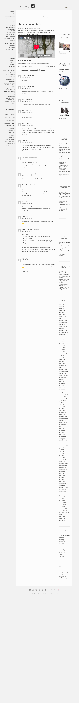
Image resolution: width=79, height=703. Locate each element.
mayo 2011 (61, 453)
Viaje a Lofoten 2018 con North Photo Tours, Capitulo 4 (63, 167)
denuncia (61, 537)
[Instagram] (36, 590)
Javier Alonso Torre (36, 28)
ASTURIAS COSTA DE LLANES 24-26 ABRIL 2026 (9, 84)
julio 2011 (61, 450)
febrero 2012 (62, 436)
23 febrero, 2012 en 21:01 (27, 142)
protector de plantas (62, 193)
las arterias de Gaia (10, 50)
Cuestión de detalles (62, 156)
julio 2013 (61, 402)
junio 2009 (62, 497)
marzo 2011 (62, 457)
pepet (24, 216)
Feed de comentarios (62, 575)
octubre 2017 (62, 324)
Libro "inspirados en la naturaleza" (25, 66)
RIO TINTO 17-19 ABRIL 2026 (10, 80)
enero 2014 (62, 391)
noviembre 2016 (63, 332)
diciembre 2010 (63, 463)
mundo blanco (10, 27)
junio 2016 (61, 340)
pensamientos (63, 545)
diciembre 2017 (63, 320)
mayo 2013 (62, 406)
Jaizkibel (12, 55)
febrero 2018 (62, 316)
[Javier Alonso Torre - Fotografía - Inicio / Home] (25, 6)
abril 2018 (61, 312)
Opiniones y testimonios (10, 144)
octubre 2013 (62, 397)
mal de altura (10, 34)
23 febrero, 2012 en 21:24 (27, 175)
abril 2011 (61, 455)
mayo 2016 (62, 342)
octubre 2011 (62, 444)
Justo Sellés (25, 123)
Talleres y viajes (9, 70)
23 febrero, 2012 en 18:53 (27, 125)
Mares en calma (10, 16)
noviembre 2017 (63, 322)
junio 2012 (61, 428)
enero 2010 (62, 485)
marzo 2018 (62, 314)
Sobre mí (12, 128)
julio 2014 (61, 379)
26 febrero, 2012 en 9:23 (27, 231)
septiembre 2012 (63, 422)
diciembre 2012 (63, 416)
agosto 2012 (62, 424)
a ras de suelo (10, 36)
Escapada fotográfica (11, 77)
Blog (13, 112)
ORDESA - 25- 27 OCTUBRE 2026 (10, 98)
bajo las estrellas (9, 32)
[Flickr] (46, 590)
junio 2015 (61, 357)
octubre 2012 (62, 420)
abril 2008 (62, 520)
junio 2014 (61, 381)
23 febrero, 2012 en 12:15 (27, 112)
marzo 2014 (62, 387)
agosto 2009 (62, 495)
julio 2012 (61, 426)
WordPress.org (63, 578)
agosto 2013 (62, 401)
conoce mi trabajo (11, 131)
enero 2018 (62, 318)
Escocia (12, 62)
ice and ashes (11, 66)
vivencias (61, 556)
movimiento (11, 45)
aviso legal (32, 593)
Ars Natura (25, 99)
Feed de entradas (64, 573)
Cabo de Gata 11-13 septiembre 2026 (9, 92)
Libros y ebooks (9, 114)
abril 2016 (61, 344)
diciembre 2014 (63, 369)
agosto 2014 (62, 377)
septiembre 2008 (64, 512)
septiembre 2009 (64, 493)
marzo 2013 (62, 410)
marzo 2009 (62, 503)
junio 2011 (61, 452)
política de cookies (54, 593)
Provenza (12, 57)
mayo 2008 (62, 518)
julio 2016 (61, 338)
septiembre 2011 (63, 446)
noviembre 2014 (63, 371)
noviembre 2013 (63, 395)
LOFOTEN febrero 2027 (10, 102)
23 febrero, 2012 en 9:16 (27, 88)
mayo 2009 (62, 499)
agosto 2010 (62, 471)
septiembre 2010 (63, 469)
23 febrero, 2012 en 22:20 (27, 187)
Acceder (61, 571)
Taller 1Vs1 (11, 72)
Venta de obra (10, 109)
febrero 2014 (62, 389)
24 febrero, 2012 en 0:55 (27, 203)
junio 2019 (61, 304)
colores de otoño (9, 22)
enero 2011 (62, 461)
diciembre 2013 (63, 393)
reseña (60, 547)
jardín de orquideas (11, 41)
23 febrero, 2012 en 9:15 (27, 77)
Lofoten (12, 58)
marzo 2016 (62, 346)
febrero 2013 (62, 412)
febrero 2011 (62, 459)
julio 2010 (61, 473)
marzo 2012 (62, 434)
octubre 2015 (62, 351)
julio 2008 (62, 514)
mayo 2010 (62, 477)
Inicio (12, 11)
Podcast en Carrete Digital (64, 194)
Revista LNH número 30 (62, 163)
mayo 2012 (62, 430)
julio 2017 (61, 328)
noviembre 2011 (63, 442)
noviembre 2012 (63, 418)
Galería (12, 14)
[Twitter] (33, 590)
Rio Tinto (12, 47)
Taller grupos (10, 74)
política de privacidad (42, 593)
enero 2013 (62, 414)
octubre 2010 (62, 467)
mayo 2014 (62, 383)
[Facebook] (30, 590)
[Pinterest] (42, 590)
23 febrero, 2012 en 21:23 (27, 159)
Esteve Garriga (26, 75)
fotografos (62, 541)
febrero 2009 (63, 504)
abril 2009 (62, 501)
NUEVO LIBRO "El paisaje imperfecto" (9, 118)
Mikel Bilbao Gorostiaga (29, 229)
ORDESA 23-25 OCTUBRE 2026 (11, 95)
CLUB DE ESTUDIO (9, 123)
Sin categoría (33, 63)
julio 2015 (61, 355)
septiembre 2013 (63, 399)
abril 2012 (61, 432)
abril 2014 (61, 385)
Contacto (11, 135)
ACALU (24, 259)
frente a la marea (9, 18)
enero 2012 (62, 438)
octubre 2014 (62, 373)
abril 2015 (61, 361)
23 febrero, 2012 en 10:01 (27, 101)
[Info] (52, 590)
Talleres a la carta (50, 66)
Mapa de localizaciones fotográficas (9, 139)
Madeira (12, 64)
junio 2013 (61, 404)
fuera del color (10, 43)
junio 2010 (62, 475)
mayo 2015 (62, 359)
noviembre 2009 (63, 489)
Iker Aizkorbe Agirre (28, 157)
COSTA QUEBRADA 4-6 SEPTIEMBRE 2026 (9, 88)
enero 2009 (62, 506)
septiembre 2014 (63, 375)
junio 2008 (62, 516)
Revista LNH (10, 126)
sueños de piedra (9, 38)
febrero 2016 (62, 348)
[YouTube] (39, 590)
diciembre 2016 (63, 330)
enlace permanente (45, 63)
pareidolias (11, 53)
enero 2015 (62, 367)
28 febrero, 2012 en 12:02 (27, 261)
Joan (60, 196)
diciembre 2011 (63, 440)
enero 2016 (62, 350)
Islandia (12, 60)
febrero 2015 (62, 365)
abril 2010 (61, 479)
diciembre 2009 (63, 487)
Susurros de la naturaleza (63, 551)
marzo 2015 (62, 363)
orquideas (61, 543)
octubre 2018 (62, 306)
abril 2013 (61, 408)
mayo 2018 (62, 310)
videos (60, 554)
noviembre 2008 (63, 508)
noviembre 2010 (63, 465)
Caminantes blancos (11, 29)
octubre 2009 (63, 491)
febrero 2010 (62, 483)
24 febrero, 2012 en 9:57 (27, 218)
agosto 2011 (62, 448)
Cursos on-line (9, 107)
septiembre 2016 (63, 336)
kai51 (23, 201)
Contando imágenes (64, 535)
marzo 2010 (62, 481)
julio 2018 (61, 308)
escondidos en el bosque (9, 24)
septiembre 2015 (63, 353)
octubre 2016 (62, 334)
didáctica (61, 539)
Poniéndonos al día (64, 147)
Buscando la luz (10, 20)
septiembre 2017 (63, 326)
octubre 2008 (63, 510)
